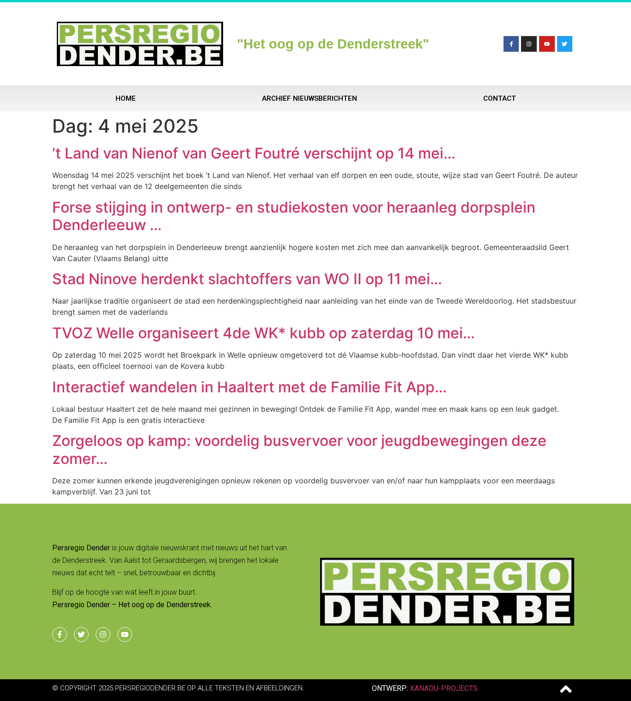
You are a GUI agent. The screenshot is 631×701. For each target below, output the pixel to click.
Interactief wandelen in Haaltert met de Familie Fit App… (249, 387)
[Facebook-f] (511, 44)
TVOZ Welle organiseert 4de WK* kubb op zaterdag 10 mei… (263, 333)
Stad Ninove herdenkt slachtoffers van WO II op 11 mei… (247, 279)
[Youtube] (547, 44)
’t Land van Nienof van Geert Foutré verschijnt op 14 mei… (253, 153)
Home (125, 98)
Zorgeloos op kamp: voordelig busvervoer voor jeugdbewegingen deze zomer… (299, 449)
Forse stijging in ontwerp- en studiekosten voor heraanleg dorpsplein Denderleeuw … (293, 216)
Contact (499, 98)
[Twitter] (565, 44)
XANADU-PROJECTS (444, 688)
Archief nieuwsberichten (309, 98)
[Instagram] (529, 44)
